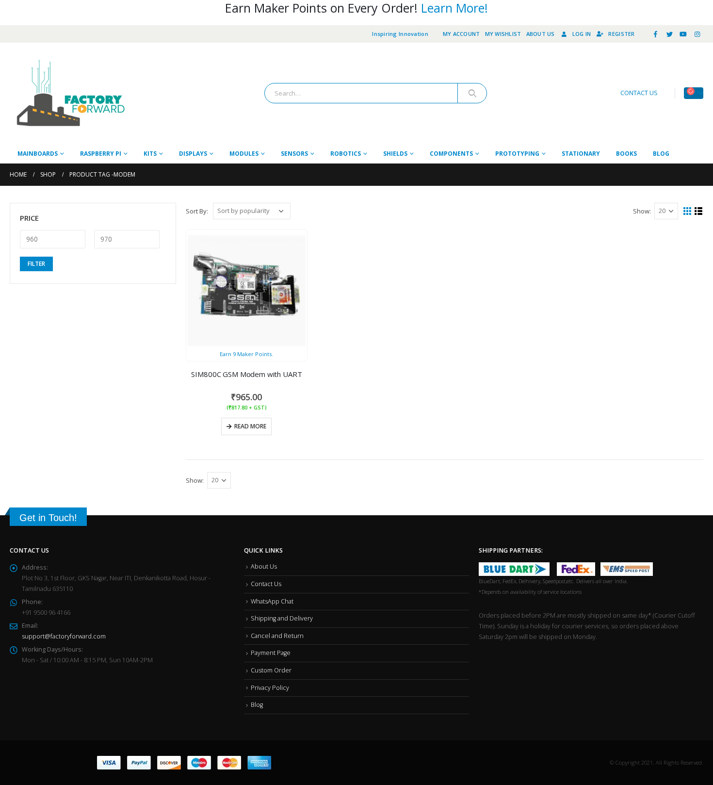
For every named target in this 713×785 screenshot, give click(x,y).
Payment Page (271, 653)
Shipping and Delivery (282, 618)
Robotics (345, 153)
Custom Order (271, 670)
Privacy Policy (270, 688)
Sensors (294, 153)
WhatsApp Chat (272, 601)
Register (621, 33)
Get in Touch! (48, 517)
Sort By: (197, 211)
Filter (149, 260)
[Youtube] (683, 34)
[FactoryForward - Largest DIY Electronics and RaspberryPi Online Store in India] (70, 93)
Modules (244, 153)
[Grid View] (687, 211)
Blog (661, 153)
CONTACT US (639, 93)
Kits (150, 153)
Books (626, 153)
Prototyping (517, 153)
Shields (395, 153)
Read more (250, 426)
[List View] (698, 211)
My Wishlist (503, 33)
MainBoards (37, 153)
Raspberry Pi (100, 153)
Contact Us (266, 584)
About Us (540, 33)
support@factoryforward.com (64, 636)
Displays (193, 153)
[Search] (472, 93)
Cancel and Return (277, 636)
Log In (581, 33)
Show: (642, 211)
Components (451, 153)
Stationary (581, 153)
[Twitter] (669, 34)
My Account (461, 33)
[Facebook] (655, 34)
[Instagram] (697, 34)
